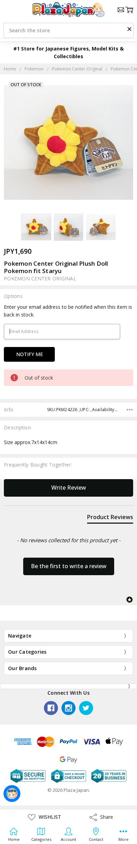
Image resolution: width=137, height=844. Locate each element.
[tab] (110, 518)
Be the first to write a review (68, 566)
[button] (129, 28)
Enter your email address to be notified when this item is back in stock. (68, 311)
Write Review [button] (68, 487)
